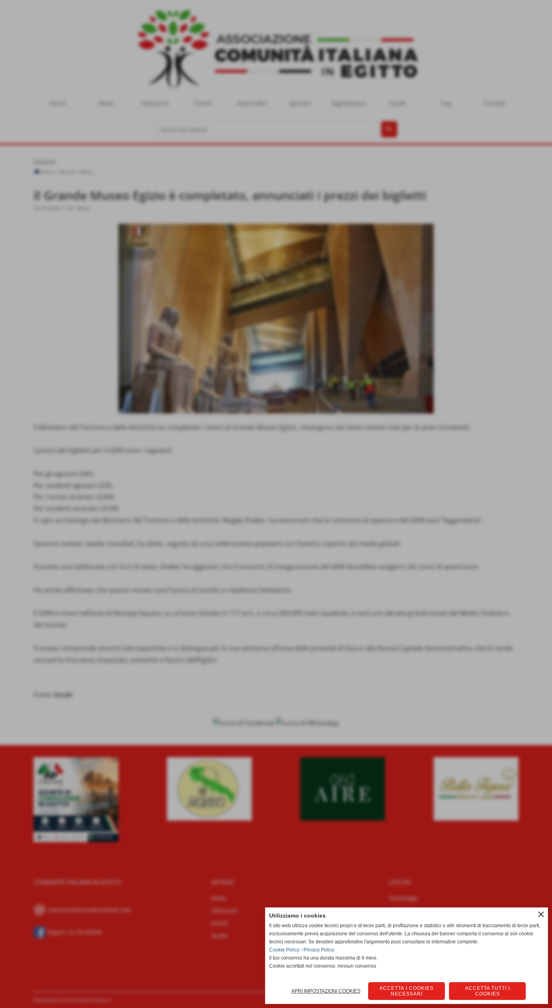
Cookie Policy (284, 950)
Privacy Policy (318, 950)
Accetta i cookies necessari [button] (406, 991)
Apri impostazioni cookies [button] (325, 991)
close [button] (541, 914)
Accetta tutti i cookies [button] (487, 991)
